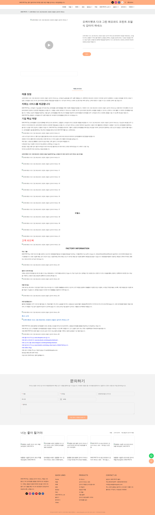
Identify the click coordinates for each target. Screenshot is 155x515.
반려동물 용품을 (78, 326)
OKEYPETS (24, 12)
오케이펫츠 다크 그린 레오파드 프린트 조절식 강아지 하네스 (47, 12)
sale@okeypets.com (116, 484)
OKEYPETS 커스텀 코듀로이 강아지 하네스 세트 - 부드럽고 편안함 (100, 459)
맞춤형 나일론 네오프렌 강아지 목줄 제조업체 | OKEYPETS (124, 459)
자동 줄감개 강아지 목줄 (127, 432)
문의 (86, 54)
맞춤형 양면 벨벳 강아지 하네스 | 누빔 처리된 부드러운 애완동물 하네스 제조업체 (77, 459)
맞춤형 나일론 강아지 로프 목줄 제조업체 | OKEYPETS (31, 459)
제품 (111, 432)
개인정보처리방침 (100, 512)
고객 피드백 (117, 432)
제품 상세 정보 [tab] (77, 88)
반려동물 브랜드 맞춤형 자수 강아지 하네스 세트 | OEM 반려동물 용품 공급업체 (54, 459)
